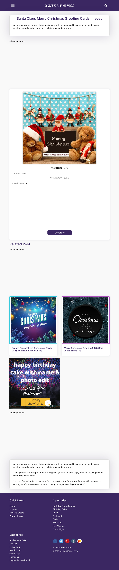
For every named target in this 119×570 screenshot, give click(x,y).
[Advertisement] (59, 65)
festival (13, 543)
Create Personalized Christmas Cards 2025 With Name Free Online (32, 349)
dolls (55, 519)
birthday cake (60, 509)
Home (12, 506)
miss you (57, 522)
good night (58, 529)
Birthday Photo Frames (64, 506)
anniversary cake (17, 540)
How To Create (16, 512)
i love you (14, 547)
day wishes (59, 526)
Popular (13, 509)
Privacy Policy (16, 516)
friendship (14, 557)
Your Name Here (59, 168)
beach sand (15, 550)
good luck (14, 553)
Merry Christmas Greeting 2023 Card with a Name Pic (83, 349)
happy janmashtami (19, 560)
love (55, 512)
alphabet (57, 516)
